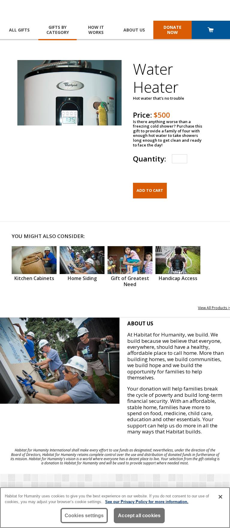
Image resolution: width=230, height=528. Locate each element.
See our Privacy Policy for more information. (146, 501)
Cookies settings (84, 515)
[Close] (220, 496)
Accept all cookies (139, 515)
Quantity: (149, 159)
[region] (115, 507)
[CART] (211, 30)
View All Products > (214, 307)
